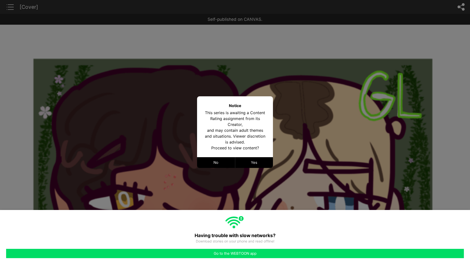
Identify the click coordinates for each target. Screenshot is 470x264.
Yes (254, 162)
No (215, 162)
